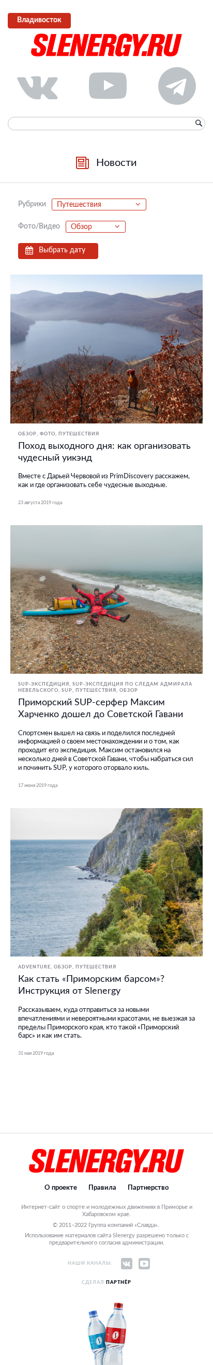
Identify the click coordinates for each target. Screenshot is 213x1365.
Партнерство (148, 1188)
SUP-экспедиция (43, 684)
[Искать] (198, 123)
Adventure (34, 967)
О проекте (60, 1188)
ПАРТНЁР (118, 1282)
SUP (67, 690)
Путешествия (78, 434)
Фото (47, 434)
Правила (102, 1188)
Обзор (27, 434)
